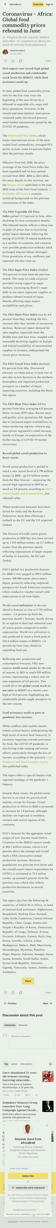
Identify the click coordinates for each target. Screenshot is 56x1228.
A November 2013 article (26, 191)
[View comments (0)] (13, 61)
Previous (12, 1003)
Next (45, 1003)
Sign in (49, 4)
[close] (46, 1125)
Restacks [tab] (23, 1025)
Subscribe (38, 4)
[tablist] (15, 1025)
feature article (16, 185)
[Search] (50, 1064)
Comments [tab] (9, 1025)
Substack (12, 1221)
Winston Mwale (17, 51)
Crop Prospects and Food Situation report (27, 759)
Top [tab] (6, 1064)
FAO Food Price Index (22, 136)
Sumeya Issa (21, 1091)
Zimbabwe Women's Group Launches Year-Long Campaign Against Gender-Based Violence (20, 1106)
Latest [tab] (14, 1064)
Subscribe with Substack (30, 1187)
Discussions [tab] (26, 1064)
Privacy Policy (38, 1201)
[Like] (5, 61)
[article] (28, 1084)
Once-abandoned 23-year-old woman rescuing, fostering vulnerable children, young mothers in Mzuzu (20, 1076)
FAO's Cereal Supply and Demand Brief (27, 491)
